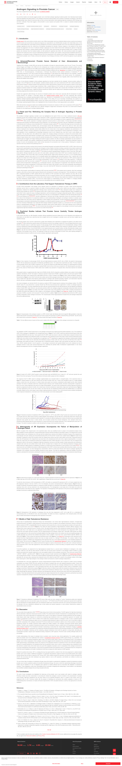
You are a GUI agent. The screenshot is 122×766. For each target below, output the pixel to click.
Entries (60, 2)
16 (18, 120)
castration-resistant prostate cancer (54, 95)
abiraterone (62, 70)
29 (34, 205)
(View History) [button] (98, 30)
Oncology (93, 25)
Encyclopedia (96, 753)
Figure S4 (59, 317)
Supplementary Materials (60, 541)
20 (57, 123)
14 (81, 118)
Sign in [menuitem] (105, 2)
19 (22, 120)
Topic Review (28, 5)
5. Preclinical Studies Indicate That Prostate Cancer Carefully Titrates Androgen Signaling (96, 51)
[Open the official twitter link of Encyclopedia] (31, 753)
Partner (74, 753)
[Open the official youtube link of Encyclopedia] (37, 753)
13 (79, 118)
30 (50, 337)
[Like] (20, 14)
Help (73, 749)
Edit (57, 9)
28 (33, 205)
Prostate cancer (20, 41)
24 (59, 189)
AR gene (80, 116)
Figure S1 (65, 291)
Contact (74, 751)
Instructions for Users (77, 748)
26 (72, 200)
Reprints (84, 2)
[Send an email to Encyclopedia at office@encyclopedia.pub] (28, 753)
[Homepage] (5, 2)
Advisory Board (76, 746)
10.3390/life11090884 (45, 11)
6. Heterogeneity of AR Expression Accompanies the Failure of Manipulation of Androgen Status (95, 54)
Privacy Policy (41, 735)
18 (21, 120)
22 (54, 170)
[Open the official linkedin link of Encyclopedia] (34, 753)
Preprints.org (96, 748)
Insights (90, 2)
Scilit (95, 749)
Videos (66, 2)
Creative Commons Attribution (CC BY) (51, 734)
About (95, 2)
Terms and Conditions (31, 735)
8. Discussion (89, 59)
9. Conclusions (90, 60)
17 (19, 120)
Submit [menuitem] (115, 2)
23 (40, 160)
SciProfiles (96, 751)
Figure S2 (63, 479)
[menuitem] (110, 2)
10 (76, 118)
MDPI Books (96, 746)
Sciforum (95, 744)
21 (39, 151)
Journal (78, 2)
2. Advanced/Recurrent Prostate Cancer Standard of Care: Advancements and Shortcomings (95, 42)
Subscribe (22, 753)
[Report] (35, 14)
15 (17, 120)
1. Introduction (90, 39)
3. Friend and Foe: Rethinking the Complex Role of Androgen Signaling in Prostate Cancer (96, 45)
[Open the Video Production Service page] (114, 750)
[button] (27, 14)
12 (78, 118)
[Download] (29, 14)
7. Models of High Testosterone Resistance (95, 57)
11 (77, 118)
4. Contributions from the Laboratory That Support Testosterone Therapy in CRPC (95, 48)
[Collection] (17, 14)
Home (17, 5)
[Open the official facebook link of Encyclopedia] (40, 753)
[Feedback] (114, 754)
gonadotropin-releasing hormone (52, 637)
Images (72, 2)
